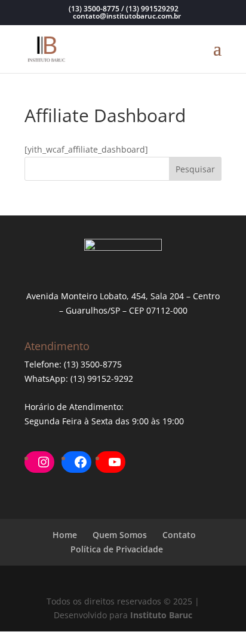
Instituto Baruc (161, 615)
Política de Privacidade (116, 549)
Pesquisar (195, 169)
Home (65, 534)
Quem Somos (120, 534)
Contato (179, 534)
